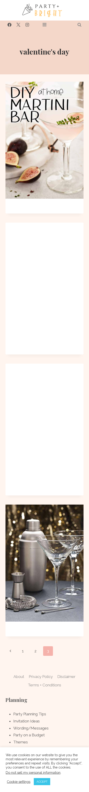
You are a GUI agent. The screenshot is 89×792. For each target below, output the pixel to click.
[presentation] (44, 140)
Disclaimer (66, 676)
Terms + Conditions (44, 685)
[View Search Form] (79, 25)
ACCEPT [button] (42, 781)
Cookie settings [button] (18, 782)
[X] (18, 25)
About (18, 676)
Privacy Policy (41, 676)
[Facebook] (9, 25)
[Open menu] (44, 24)
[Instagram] (27, 25)
